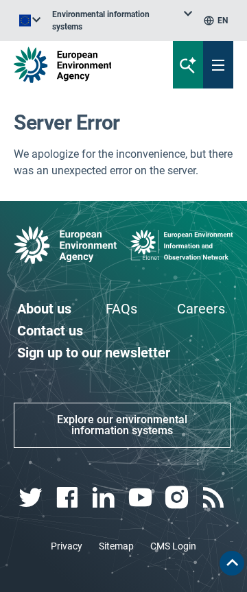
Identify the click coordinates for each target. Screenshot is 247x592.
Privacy (66, 546)
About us (44, 308)
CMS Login (173, 546)
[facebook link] (68, 498)
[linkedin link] (105, 498)
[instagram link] (178, 498)
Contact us (50, 330)
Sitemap (116, 546)
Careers (201, 308)
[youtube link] (141, 498)
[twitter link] (31, 498)
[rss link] (215, 498)
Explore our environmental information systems (122, 425)
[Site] (83, 65)
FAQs (121, 308)
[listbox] (122, 20)
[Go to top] (232, 563)
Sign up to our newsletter (93, 352)
